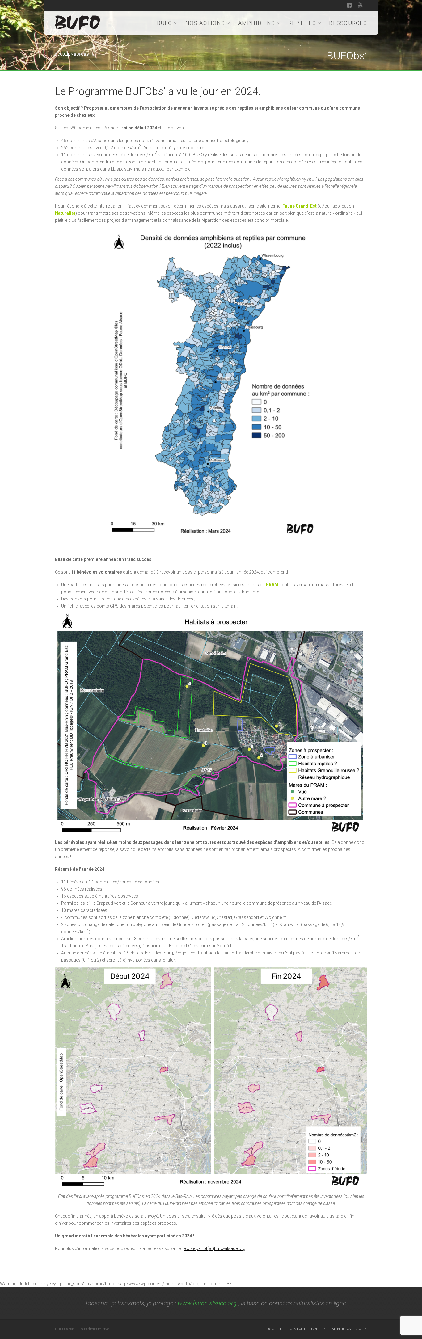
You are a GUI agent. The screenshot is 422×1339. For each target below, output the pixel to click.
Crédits (318, 1329)
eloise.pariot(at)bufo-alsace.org (214, 1248)
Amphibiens (256, 23)
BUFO (164, 23)
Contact (297, 1329)
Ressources (348, 23)
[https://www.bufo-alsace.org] (77, 21)
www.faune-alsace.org (207, 1303)
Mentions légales (349, 1329)
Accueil (62, 54)
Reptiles (302, 23)
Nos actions (205, 23)
